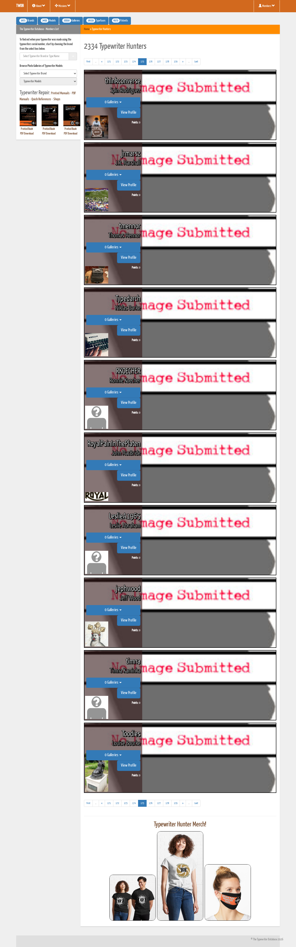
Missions (62, 6)
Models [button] (49, 20)
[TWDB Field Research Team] (228, 892)
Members (267, 6)
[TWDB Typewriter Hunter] (132, 898)
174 (134, 61)
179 (175, 61)
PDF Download (27, 133)
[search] (48, 73)
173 (125, 61)
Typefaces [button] (96, 20)
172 (117, 61)
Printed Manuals (60, 93)
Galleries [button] (72, 20)
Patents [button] (121, 20)
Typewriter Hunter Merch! (180, 824)
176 (150, 61)
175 (144, 61)
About (38, 6)
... (97, 62)
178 (167, 61)
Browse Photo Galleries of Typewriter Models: (41, 65)
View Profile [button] (128, 113)
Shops (56, 99)
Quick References (41, 99)
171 (109, 61)
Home (86, 29)
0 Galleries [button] (112, 102)
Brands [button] (27, 20)
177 (159, 61)
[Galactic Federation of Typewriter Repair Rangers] (180, 876)
